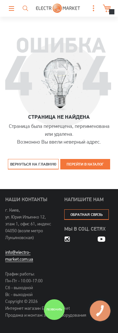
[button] (92, 8)
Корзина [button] (105, 8)
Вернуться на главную (33, 164)
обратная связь (86, 214)
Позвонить (54, 309)
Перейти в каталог (85, 164)
